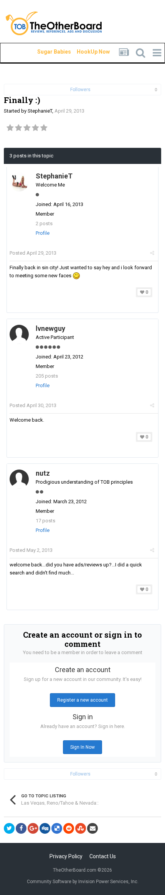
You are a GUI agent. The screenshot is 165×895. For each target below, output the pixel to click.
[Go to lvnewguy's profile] (19, 334)
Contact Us (102, 856)
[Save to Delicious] (56, 828)
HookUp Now (84, 52)
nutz (43, 473)
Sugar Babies (45, 52)
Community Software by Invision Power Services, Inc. (83, 881)
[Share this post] (152, 253)
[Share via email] (92, 828)
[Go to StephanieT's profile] (19, 181)
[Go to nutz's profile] (19, 479)
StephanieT (40, 111)
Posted (33, 253)
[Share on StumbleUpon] (80, 828)
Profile (43, 233)
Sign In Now (82, 747)
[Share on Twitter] (9, 828)
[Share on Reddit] (68, 828)
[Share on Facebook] (21, 828)
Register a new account (82, 700)
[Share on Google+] (33, 828)
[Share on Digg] (45, 828)
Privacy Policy (66, 856)
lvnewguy (50, 328)
